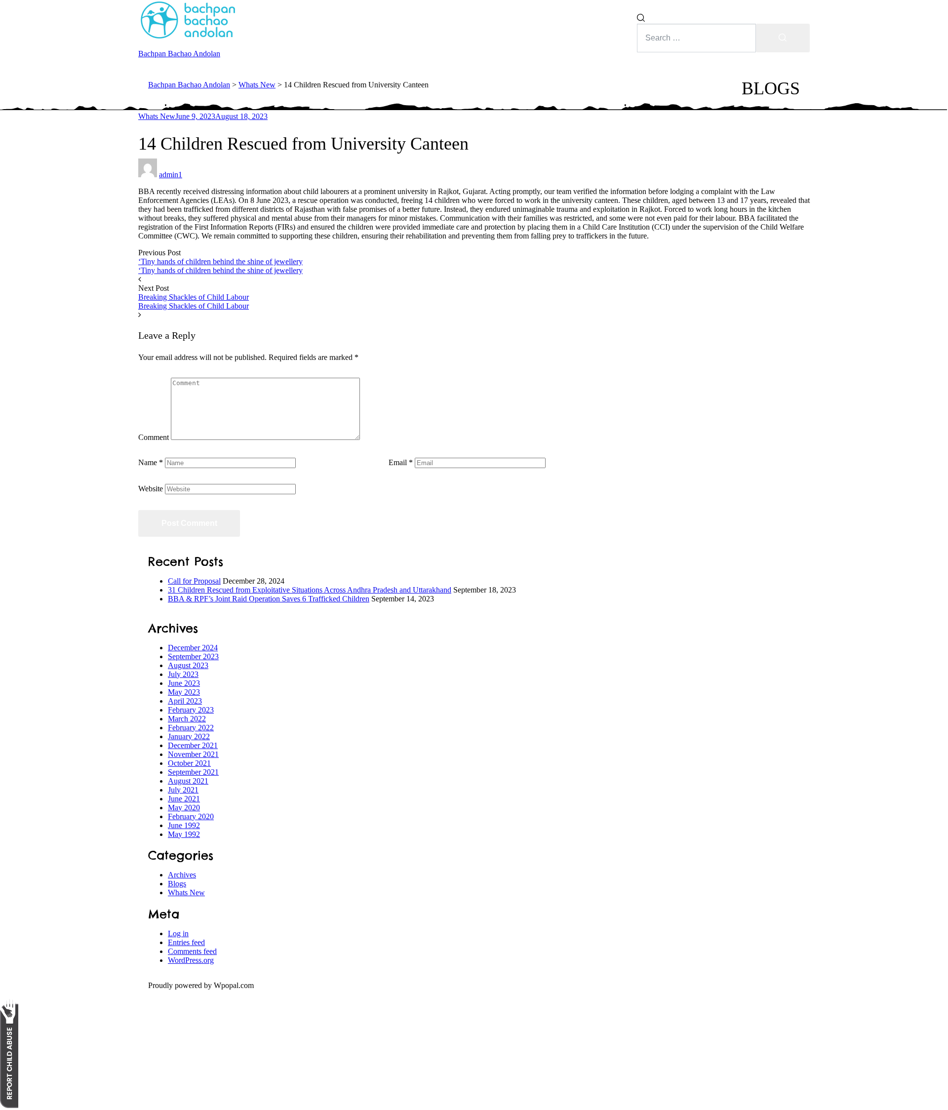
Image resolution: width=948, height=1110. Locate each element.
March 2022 (187, 718)
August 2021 (188, 781)
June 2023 (184, 683)
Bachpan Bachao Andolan (179, 53)
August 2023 (188, 665)
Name (150, 462)
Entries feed (186, 942)
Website (150, 488)
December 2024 (193, 647)
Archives (182, 875)
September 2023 (193, 656)
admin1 (170, 174)
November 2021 (193, 754)
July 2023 (183, 674)
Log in (178, 933)
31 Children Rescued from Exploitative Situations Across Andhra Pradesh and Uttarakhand (309, 590)
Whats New (156, 116)
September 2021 (193, 772)
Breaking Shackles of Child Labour (193, 297)
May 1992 (184, 834)
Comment (153, 437)
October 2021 (189, 763)
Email (401, 462)
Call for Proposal (194, 581)
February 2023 (191, 710)
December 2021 (193, 745)
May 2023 (184, 692)
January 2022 (189, 736)
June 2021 (184, 798)
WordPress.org (191, 960)
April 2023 (185, 701)
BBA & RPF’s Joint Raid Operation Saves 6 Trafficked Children (268, 599)
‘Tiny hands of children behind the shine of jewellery (220, 261)
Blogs (177, 883)
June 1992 (184, 825)
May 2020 (184, 807)
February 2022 (191, 727)
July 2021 (183, 790)
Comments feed (192, 951)
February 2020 (191, 816)
